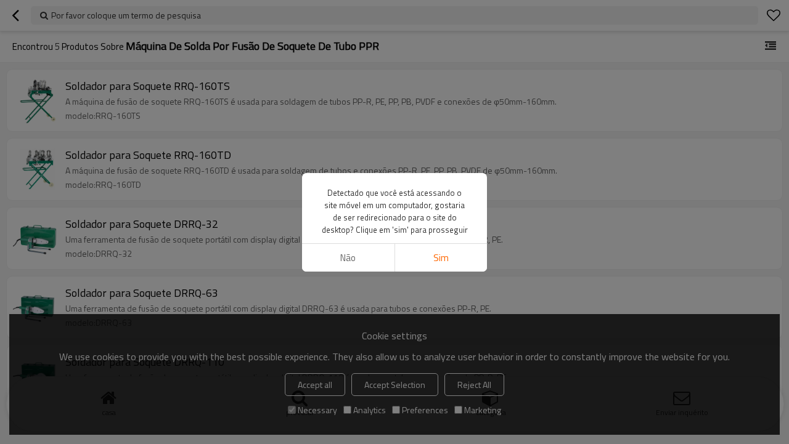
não (348, 258)
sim (441, 258)
